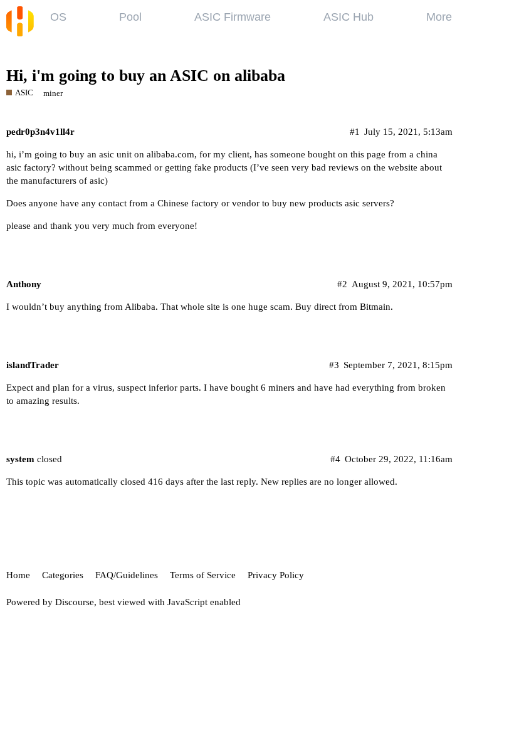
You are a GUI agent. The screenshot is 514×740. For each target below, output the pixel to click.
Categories (62, 575)
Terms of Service (203, 575)
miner (53, 93)
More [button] (439, 17)
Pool (130, 17)
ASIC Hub (348, 17)
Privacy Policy (276, 575)
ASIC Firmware (232, 17)
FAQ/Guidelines (126, 575)
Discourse (74, 602)
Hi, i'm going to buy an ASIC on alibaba (145, 75)
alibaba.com (170, 154)
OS (58, 17)
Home (18, 575)
